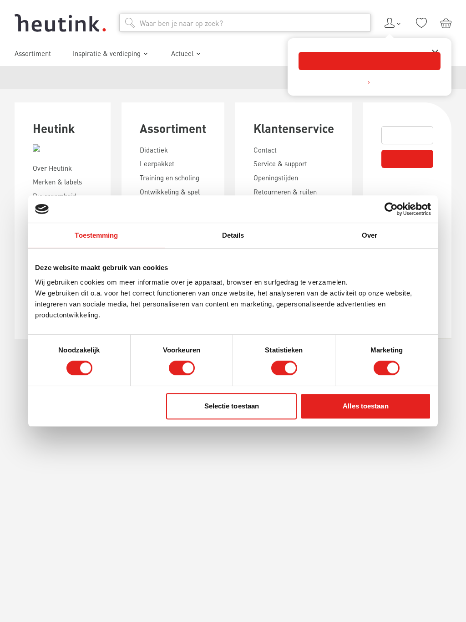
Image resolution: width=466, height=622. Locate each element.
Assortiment (173, 128)
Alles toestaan (365, 406)
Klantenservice (293, 128)
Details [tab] (233, 235)
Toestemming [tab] (96, 235)
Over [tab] (369, 235)
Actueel (182, 53)
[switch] (182, 368)
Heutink (54, 128)
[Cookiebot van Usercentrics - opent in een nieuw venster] (391, 209)
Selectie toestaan (231, 406)
